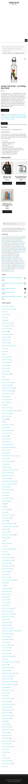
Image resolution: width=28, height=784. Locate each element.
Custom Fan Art (14, 2)
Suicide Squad (5, 365)
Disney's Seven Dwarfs (7, 413)
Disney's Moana (5, 438)
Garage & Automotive (6, 729)
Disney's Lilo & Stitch (6, 385)
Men (18, 256)
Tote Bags (11, 267)
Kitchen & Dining (14, 117)
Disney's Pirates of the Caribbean (9, 481)
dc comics (11, 245)
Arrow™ (3, 311)
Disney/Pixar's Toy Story (7, 489)
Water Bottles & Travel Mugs (8, 534)
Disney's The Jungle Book (7, 430)
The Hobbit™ (4, 464)
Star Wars (4, 317)
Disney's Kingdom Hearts (7, 325)
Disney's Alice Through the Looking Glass (10, 410)
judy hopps (6, 117)
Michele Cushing (5, 453)
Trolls (3, 540)
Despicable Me (5, 396)
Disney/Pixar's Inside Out (7, 323)
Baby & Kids (4, 331)
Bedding (3, 506)
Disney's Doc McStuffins (7, 472)
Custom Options (5, 110)
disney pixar (20, 245)
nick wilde (21, 117)
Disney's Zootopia (9, 114)
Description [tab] (4, 123)
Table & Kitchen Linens (7, 515)
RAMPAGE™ (4, 379)
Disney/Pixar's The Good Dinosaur (9, 470)
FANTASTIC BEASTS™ (6, 475)
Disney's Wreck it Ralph (7, 334)
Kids (10, 117)
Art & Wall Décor (11, 237)
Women (3, 270)
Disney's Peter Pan (6, 328)
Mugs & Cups (11, 259)
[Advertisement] (14, 24)
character (15, 240)
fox (22, 116)
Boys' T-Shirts (5, 240)
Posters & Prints (20, 262)
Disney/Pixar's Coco (6, 591)
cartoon (10, 240)
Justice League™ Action (7, 424)
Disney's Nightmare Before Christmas (10, 455)
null (2, 376)
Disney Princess (5, 492)
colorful (20, 114)
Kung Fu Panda (5, 427)
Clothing (3, 242)
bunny (17, 114)
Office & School (19, 259)
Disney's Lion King (6, 342)
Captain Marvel (5, 314)
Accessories (4, 237)
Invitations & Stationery (19, 251)
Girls (3, 251)
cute (2, 116)
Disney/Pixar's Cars (6, 441)
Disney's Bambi (5, 371)
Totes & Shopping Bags (19, 267)
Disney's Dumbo (5, 368)
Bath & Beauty (5, 724)
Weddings (4, 320)
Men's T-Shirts (5, 259)
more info (20, 231)
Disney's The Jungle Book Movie (8, 484)
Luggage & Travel (5, 256)
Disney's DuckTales (6, 707)
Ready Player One (5, 467)
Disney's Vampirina (6, 402)
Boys (24, 237)
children (20, 240)
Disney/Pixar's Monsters (7, 710)
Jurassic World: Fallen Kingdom (8, 309)
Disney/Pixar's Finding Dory (7, 704)
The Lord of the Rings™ (7, 444)
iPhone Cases (5, 254)
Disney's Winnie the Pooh (7, 393)
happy (25, 116)
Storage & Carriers (6, 712)
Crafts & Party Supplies (19, 242)
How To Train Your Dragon (7, 382)
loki (2, 422)
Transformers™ (5, 340)
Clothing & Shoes (10, 242)
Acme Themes (17, 781)
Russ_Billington (5, 758)
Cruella (3, 405)
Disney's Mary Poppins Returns (8, 345)
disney (4, 116)
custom (24, 114)
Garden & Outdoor (6, 726)
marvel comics (13, 256)
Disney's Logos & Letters (7, 306)
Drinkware (17, 116)
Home (2, 117)
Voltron (3, 354)
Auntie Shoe (4, 659)
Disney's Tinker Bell (6, 357)
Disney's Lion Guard (6, 543)
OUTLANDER (4, 749)
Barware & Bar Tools (6, 718)
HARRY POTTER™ (5, 450)
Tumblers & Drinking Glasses (8, 523)
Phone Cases (5, 262)
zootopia (13, 119)
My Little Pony (5, 458)
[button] (26, 40)
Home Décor (11, 251)
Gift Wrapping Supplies (20, 248)
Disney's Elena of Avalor (7, 498)
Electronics (10, 248)
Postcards (14, 262)
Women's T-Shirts (10, 270)
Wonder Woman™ (6, 362)
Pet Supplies (4, 721)
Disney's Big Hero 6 (6, 399)
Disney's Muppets (5, 486)
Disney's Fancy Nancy (6, 407)
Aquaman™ (4, 351)
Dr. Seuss (4, 546)
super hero (11, 265)
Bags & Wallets (19, 237)
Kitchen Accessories (6, 518)
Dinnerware (4, 512)
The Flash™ (4, 495)
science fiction (5, 265)
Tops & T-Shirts (5, 267)
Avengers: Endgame (6, 501)
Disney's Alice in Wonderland (8, 447)
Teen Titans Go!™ (5, 433)
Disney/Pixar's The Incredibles (8, 388)
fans (20, 116)
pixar (10, 262)
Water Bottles (5, 529)
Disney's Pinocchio (6, 416)
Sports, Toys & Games (6, 763)
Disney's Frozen (5, 537)
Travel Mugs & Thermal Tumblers (9, 526)
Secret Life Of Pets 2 (6, 359)
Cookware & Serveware (7, 715)
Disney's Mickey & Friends (7, 667)
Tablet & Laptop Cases (19, 265)
